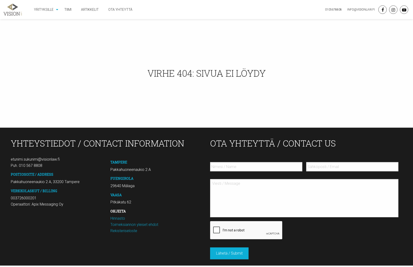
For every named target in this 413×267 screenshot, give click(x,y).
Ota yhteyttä (120, 9)
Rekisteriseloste (123, 231)
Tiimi (67, 9)
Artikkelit (90, 9)
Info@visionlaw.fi (361, 9)
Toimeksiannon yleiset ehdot (134, 224)
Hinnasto (117, 218)
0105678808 (333, 9)
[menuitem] (44, 9)
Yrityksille (44, 9)
